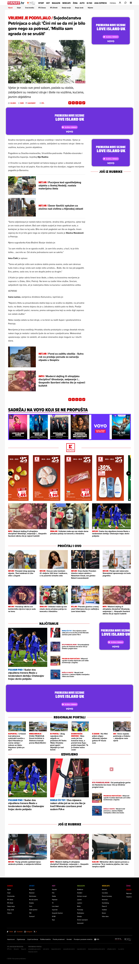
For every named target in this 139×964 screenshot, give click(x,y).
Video (128, 889)
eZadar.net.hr (111, 949)
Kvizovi (104, 913)
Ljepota (79, 899)
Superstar (55, 910)
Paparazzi (54, 899)
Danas (10, 885)
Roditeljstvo (80, 913)
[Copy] (83, 102)
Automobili (80, 923)
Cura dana (105, 893)
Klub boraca (32, 896)
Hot (48, 3)
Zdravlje (79, 916)
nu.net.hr (121, 949)
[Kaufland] (69, 447)
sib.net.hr (46, 949)
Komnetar (105, 899)
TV (52, 903)
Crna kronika (29, 7)
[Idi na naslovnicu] (31, 5)
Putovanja (80, 910)
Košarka (31, 903)
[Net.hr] (128, 939)
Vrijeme (90, 7)
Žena (75, 3)
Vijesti (10, 7)
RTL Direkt (53, 7)
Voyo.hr (23, 949)
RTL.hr (9, 949)
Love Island (55, 906)
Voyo (53, 920)
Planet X (104, 906)
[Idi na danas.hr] (16, 3)
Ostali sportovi (33, 910)
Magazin (56, 3)
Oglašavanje (21, 939)
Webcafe (66, 3)
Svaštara (104, 910)
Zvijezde (54, 889)
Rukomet (31, 893)
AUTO (82, 3)
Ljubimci (79, 903)
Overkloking (105, 903)
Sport (41, 3)
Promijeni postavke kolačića (83, 939)
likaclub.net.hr (33, 952)
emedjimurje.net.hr (34, 949)
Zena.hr (16, 949)
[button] (11, 417)
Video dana (105, 916)
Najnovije (129, 893)
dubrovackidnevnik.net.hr (96, 949)
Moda (78, 906)
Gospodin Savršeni (57, 913)
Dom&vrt (79, 893)
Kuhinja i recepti (82, 896)
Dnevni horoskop (107, 896)
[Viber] (80, 102)
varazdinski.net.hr (69, 949)
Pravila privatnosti (59, 939)
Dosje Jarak (79, 7)
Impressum (11, 939)
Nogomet (32, 889)
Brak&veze (80, 889)
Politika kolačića (45, 939)
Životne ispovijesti (82, 920)
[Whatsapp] (76, 102)
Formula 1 (32, 916)
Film (53, 893)
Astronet (104, 889)
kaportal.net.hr (56, 949)
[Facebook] (69, 102)
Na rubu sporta (33, 899)
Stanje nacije (66, 7)
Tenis (30, 906)
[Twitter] (73, 102)
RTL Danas (42, 7)
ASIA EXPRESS (100, 3)
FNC (30, 913)
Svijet (19, 7)
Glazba (54, 896)
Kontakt (69, 939)
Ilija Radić (32, 103)
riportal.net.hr (81, 949)
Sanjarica (129, 897)
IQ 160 (89, 3)
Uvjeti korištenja (32, 939)
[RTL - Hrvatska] (118, 939)
